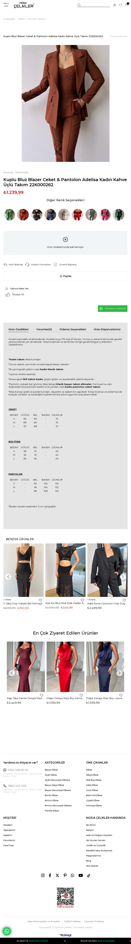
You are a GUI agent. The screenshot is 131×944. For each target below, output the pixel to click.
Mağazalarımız (93, 855)
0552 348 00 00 (18, 770)
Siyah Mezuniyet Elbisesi (57, 780)
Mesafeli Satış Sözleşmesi (99, 850)
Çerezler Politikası (94, 921)
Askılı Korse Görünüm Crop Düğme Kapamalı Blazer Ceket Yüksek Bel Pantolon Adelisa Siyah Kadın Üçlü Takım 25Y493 (107, 603)
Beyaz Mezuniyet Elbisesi (58, 790)
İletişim (90, 830)
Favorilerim (9, 840)
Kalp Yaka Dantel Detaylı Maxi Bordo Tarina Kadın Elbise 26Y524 (26, 698)
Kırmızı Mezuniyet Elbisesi (58, 805)
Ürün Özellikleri (19, 329)
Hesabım (7, 825)
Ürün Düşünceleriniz (107, 329)
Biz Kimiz (91, 825)
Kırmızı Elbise (52, 800)
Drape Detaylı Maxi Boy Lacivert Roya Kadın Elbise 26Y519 (105, 698)
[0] (126, 5)
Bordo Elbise (51, 795)
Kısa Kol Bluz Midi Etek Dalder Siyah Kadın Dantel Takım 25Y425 (65, 603)
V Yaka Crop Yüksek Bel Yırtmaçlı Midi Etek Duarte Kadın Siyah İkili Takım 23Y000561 (23, 603)
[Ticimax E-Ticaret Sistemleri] (66, 935)
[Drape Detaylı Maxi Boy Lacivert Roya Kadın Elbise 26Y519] (105, 667)
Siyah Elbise (51, 775)
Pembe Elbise (52, 810)
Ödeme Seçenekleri (73, 329)
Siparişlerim (9, 830)
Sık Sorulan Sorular (95, 840)
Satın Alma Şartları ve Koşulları (43, 921)
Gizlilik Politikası (72, 921)
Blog (88, 860)
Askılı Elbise (92, 785)
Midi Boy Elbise (93, 780)
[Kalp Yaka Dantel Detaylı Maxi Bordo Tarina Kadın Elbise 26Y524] (26, 667)
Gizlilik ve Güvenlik (96, 845)
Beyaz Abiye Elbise (54, 785)
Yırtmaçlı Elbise (94, 805)
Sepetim (7, 835)
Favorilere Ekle (40, 600)
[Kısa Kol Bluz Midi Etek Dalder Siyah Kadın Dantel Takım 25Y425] (65, 570)
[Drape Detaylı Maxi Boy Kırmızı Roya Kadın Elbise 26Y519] (66, 667)
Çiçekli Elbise (92, 800)
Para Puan (8, 845)
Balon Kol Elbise (94, 795)
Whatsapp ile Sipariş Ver (115, 308)
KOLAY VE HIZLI (77, 941)
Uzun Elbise (92, 790)
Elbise (89, 769)
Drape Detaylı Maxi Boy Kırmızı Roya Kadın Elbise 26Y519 (66, 698)
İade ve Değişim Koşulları (99, 835)
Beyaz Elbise (51, 769)
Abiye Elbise (92, 775)
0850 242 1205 (17, 785)
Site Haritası (92, 866)
